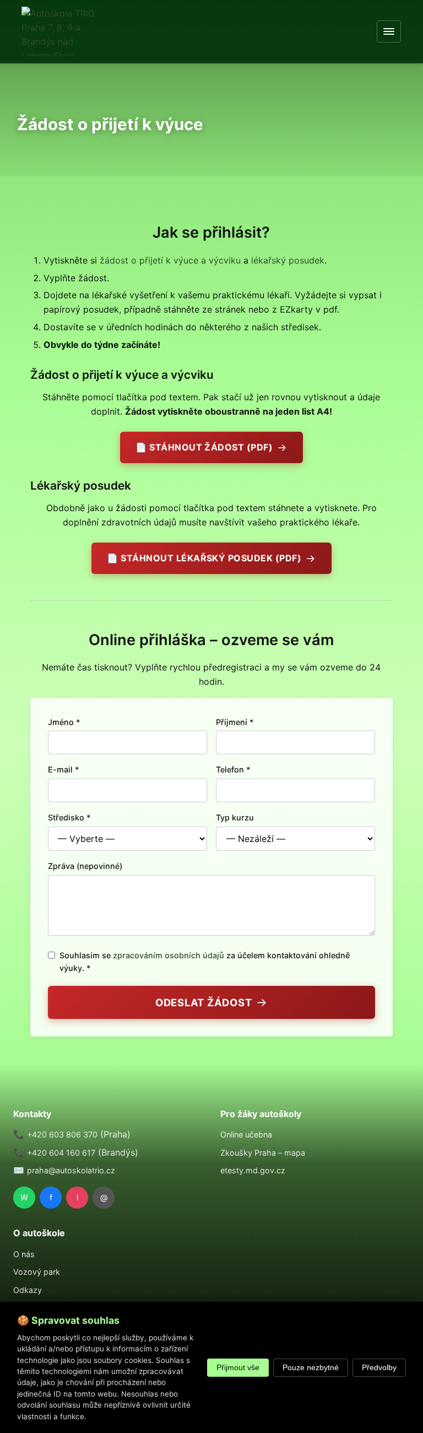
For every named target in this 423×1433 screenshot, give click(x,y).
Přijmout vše (237, 1368)
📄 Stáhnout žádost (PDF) (204, 447)
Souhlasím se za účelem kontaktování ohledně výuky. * (204, 962)
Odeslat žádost (203, 1002)
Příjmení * (235, 722)
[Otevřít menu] (389, 31)
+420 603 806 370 (62, 1134)
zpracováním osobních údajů (168, 955)
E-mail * (63, 769)
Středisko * (69, 817)
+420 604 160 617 (61, 1152)
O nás (24, 1254)
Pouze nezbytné (311, 1368)
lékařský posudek (287, 260)
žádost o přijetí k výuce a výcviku (170, 260)
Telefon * (233, 769)
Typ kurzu (235, 817)
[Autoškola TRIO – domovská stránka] (58, 31)
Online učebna (246, 1134)
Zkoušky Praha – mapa (262, 1152)
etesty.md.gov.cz (252, 1170)
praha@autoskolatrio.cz (71, 1170)
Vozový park (36, 1271)
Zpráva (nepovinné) (85, 866)
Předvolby (379, 1368)
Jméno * (64, 722)
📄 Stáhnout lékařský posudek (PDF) (204, 557)
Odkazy (27, 1290)
